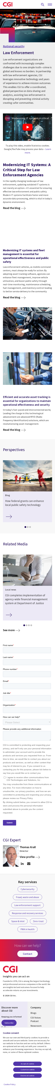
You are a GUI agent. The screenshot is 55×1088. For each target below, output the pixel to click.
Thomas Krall (28, 847)
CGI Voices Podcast (36, 1019)
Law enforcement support (27, 905)
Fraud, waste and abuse (27, 897)
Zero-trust (38, 921)
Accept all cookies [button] (27, 1064)
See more (9, 630)
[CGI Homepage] (7, 4)
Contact (27, 953)
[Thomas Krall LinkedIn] (22, 863)
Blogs (33, 1012)
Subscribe (9, 1023)
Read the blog (11, 208)
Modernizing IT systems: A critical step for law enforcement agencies (32, 118)
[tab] (25, 527)
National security (13, 46)
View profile (27, 857)
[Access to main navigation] (50, 4)
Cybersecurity (27, 889)
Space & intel (17, 921)
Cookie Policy (10, 1084)
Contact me (28, 863)
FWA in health (27, 929)
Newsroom (36, 1025)
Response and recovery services (27, 913)
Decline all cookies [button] (27, 1075)
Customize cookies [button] (27, 1069)
